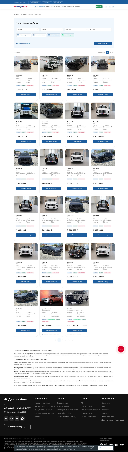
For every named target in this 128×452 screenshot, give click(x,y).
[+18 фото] (77, 298)
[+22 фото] (26, 64)
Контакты (78, 6)
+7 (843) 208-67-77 (17, 408)
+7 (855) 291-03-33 (57, 2)
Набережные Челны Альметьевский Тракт (51, 334)
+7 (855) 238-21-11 (34, 2)
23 (107, 52)
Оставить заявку (26, 94)
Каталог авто (41, 6)
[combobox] (27, 29)
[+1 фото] (77, 111)
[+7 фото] (26, 157)
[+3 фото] (51, 298)
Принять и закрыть (106, 448)
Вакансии (63, 6)
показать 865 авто (102, 43)
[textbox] (27, 29)
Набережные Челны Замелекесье (75, 334)
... (65, 340)
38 (69, 340)
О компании (70, 6)
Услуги (53, 6)
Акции (58, 6)
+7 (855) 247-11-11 (45, 2)
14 (110, 52)
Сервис (48, 6)
